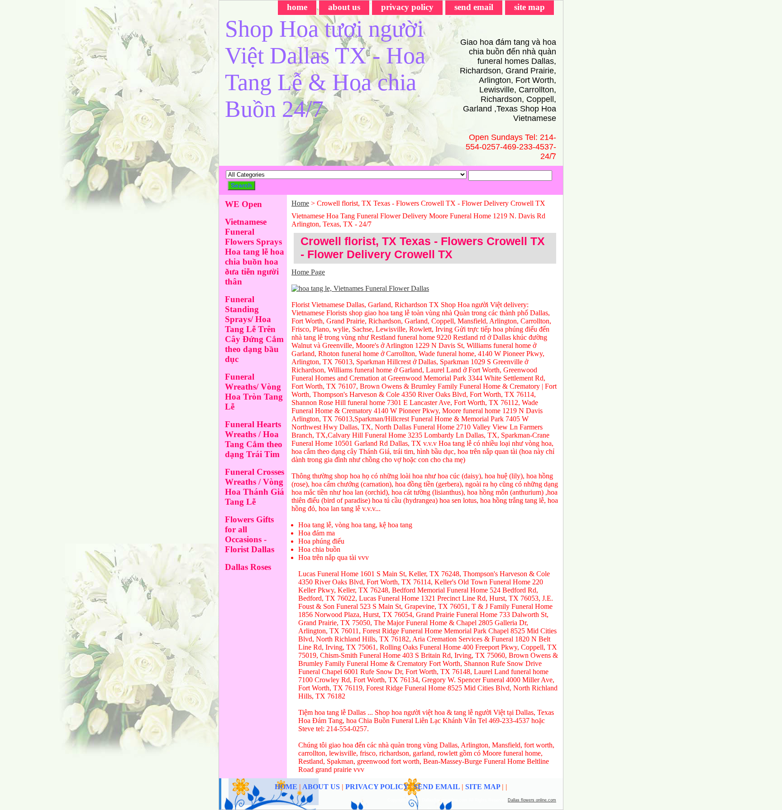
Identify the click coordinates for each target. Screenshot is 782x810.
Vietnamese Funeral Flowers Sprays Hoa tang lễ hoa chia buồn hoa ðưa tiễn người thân (254, 251)
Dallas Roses (248, 567)
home (297, 7)
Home (300, 203)
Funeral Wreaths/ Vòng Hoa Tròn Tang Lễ (254, 391)
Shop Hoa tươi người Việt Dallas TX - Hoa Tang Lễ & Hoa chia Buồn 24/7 (325, 69)
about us (344, 7)
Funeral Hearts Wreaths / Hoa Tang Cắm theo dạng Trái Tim (253, 439)
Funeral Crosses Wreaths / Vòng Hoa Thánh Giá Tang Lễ (254, 486)
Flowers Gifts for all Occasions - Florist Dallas (249, 534)
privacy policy (407, 7)
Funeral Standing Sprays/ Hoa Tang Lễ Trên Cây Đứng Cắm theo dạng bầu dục (254, 329)
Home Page (308, 272)
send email (473, 7)
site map (529, 7)
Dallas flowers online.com (532, 800)
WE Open (243, 204)
